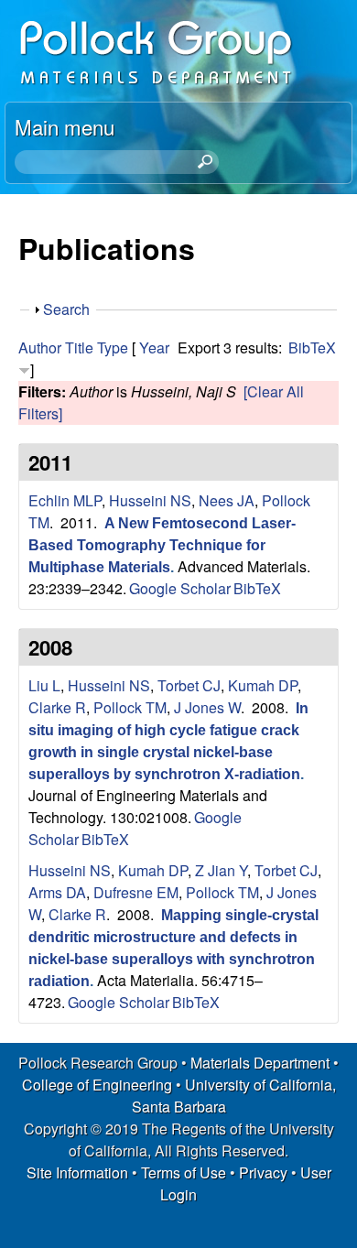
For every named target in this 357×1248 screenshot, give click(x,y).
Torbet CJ (189, 685)
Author (39, 347)
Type (112, 347)
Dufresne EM (135, 892)
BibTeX (312, 347)
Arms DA (57, 892)
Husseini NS (150, 500)
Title (79, 347)
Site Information (77, 1172)
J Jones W (207, 707)
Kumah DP (263, 685)
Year (154, 347)
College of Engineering (97, 1084)
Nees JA (226, 500)
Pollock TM (130, 707)
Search (66, 309)
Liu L (44, 685)
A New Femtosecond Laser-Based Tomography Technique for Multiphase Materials (162, 545)
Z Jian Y (221, 870)
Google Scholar (180, 588)
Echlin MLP (65, 500)
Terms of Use (183, 1172)
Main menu (64, 126)
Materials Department (260, 1062)
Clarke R (57, 707)
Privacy (263, 1172)
